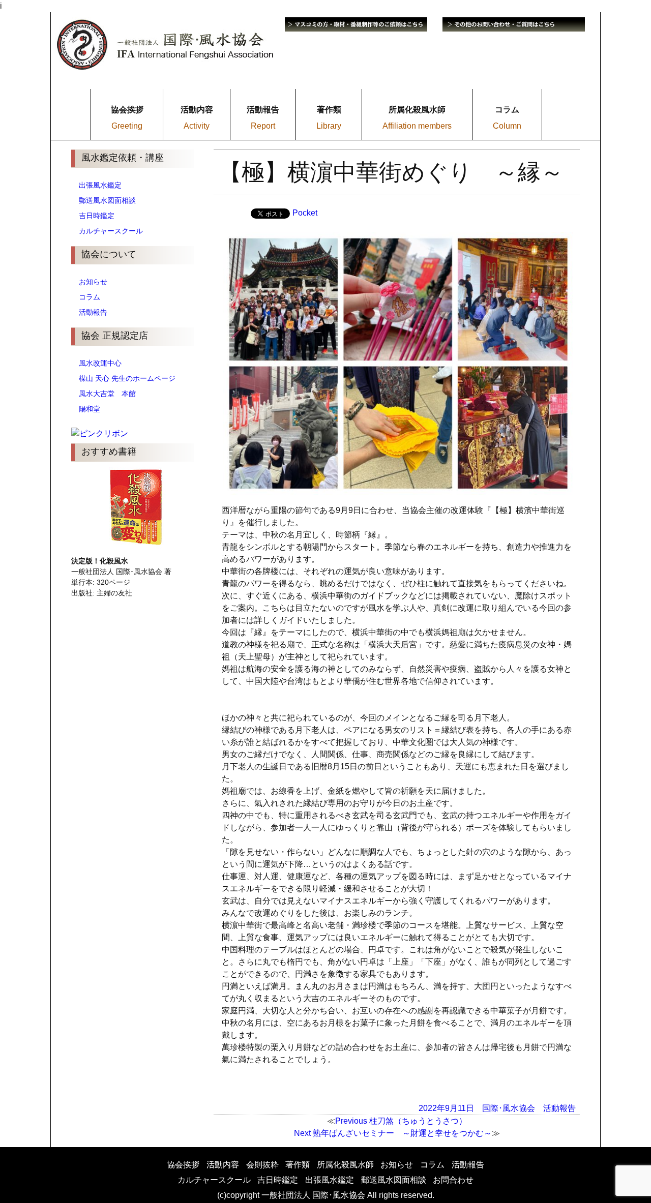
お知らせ (93, 282)
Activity (197, 126)
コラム (89, 297)
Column (507, 126)
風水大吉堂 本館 (107, 393)
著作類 (297, 1164)
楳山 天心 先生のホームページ (127, 378)
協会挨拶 (183, 1164)
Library (328, 126)
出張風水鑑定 (100, 185)
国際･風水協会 (508, 1108)
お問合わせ (453, 1180)
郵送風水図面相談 (107, 200)
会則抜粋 (262, 1164)
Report (263, 126)
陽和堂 (89, 409)
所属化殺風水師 (345, 1164)
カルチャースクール (111, 231)
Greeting (126, 126)
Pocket (304, 212)
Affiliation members (417, 126)
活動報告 (93, 312)
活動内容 (222, 1164)
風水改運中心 (100, 363)
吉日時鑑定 (96, 216)
